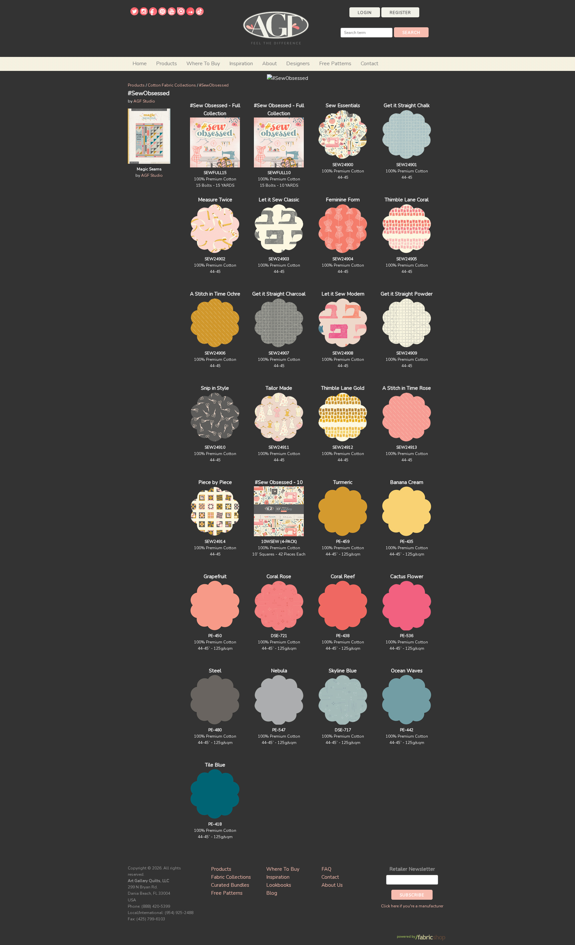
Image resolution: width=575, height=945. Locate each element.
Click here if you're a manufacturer (412, 906)
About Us (332, 885)
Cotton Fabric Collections (172, 85)
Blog (271, 893)
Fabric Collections (231, 877)
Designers (298, 63)
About (269, 63)
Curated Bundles (230, 885)
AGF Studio (144, 101)
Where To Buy (282, 869)
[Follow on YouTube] (172, 13)
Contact (369, 63)
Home (139, 63)
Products (136, 85)
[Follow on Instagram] (144, 13)
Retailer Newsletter (412, 869)
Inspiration (241, 63)
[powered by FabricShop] (421, 938)
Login (365, 12)
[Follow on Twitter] (134, 13)
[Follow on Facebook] (153, 13)
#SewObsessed (214, 85)
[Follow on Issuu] (181, 13)
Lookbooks (278, 885)
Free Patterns (335, 63)
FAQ (326, 869)
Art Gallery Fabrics (276, 27)
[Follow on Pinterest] (162, 13)
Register (400, 12)
